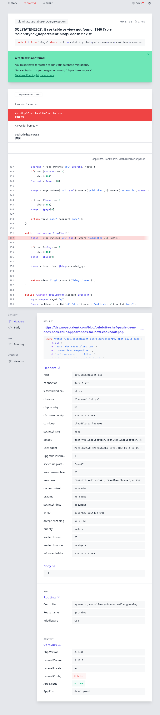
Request (13, 315)
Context (13, 355)
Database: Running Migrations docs (34, 75)
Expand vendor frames (30, 94)
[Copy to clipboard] (141, 42)
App (10, 338)
